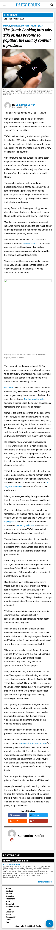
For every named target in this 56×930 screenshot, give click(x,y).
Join (7, 922)
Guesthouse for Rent (12, 864)
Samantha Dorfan (25, 104)
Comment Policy (10, 913)
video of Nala (29, 243)
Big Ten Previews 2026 (14, 19)
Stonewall (10, 904)
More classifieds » (45, 882)
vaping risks (10, 521)
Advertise (10, 896)
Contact (9, 891)
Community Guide (11, 918)
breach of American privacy (33, 743)
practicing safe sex (25, 525)
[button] (51, 4)
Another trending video (34, 399)
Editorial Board (12, 906)
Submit (9, 893)
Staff (8, 901)
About (8, 888)
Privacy (9, 909)
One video (9, 387)
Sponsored (10, 898)
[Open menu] (4, 4)
